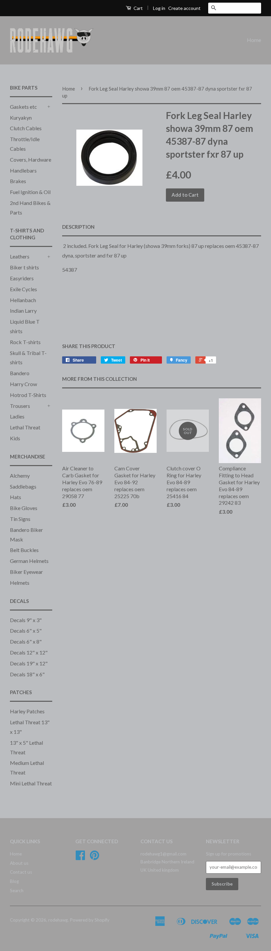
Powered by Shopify (89, 920)
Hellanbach (23, 300)
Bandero (19, 373)
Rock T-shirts (25, 342)
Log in (159, 8)
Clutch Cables (26, 128)
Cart (138, 8)
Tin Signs (20, 519)
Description (78, 227)
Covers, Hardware (30, 159)
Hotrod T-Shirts (28, 395)
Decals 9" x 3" (26, 620)
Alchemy (20, 475)
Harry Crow (23, 384)
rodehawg (58, 920)
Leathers (19, 256)
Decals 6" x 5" (26, 630)
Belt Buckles (24, 550)
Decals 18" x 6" (27, 674)
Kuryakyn (21, 117)
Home (254, 40)
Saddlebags (23, 486)
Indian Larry (23, 310)
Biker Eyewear (26, 572)
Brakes (18, 181)
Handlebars (23, 170)
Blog (14, 881)
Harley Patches (27, 711)
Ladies (17, 416)
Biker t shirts (24, 267)
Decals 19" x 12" (29, 663)
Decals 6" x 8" (26, 641)
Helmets (19, 582)
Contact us (21, 872)
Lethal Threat (25, 427)
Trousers (20, 406)
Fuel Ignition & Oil (30, 192)
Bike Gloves (23, 508)
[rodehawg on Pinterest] (94, 857)
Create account (184, 8)
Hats (15, 497)
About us (19, 863)
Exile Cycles (23, 289)
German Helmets (29, 561)
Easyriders (22, 278)
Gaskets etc (23, 106)
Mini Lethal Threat (31, 783)
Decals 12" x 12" (29, 652)
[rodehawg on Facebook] (80, 857)
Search (16, 890)
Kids (15, 438)
